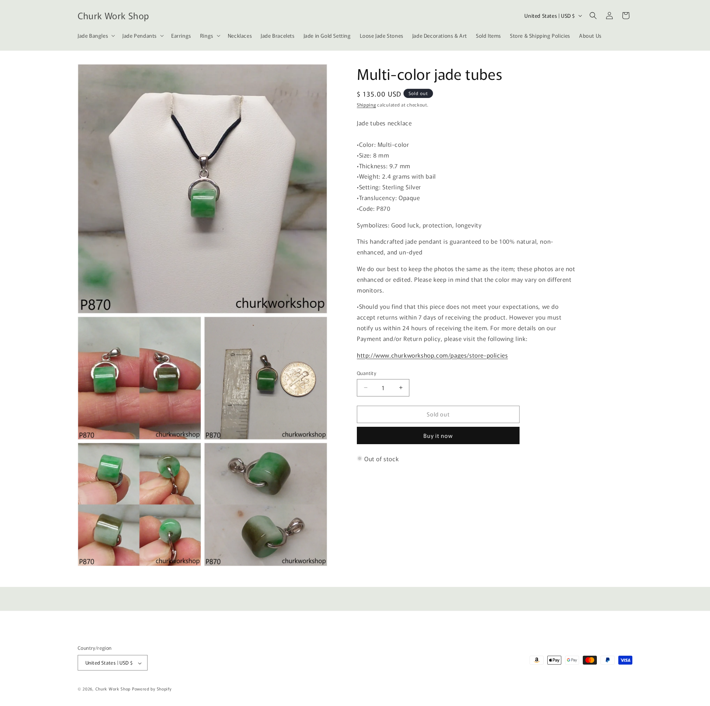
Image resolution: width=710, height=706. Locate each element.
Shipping (366, 104)
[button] (95, 35)
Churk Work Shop (113, 689)
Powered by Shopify (152, 689)
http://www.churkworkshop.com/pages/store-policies (432, 354)
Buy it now (438, 435)
